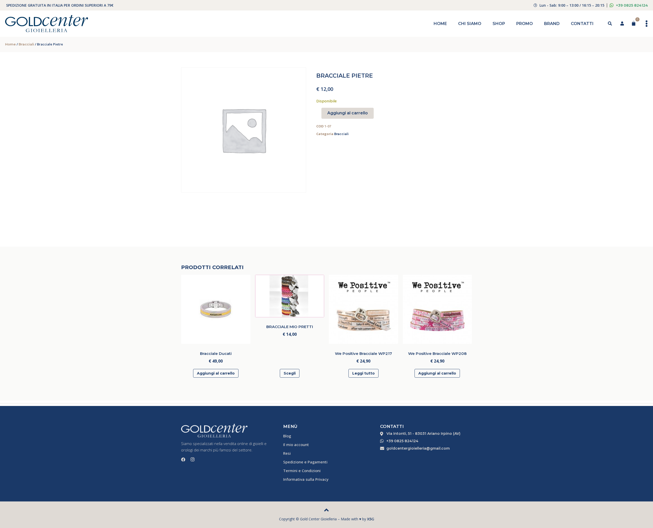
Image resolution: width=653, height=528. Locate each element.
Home (440, 23)
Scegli (290, 373)
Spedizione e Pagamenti (305, 461)
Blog (287, 435)
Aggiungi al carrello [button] (216, 373)
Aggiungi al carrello (347, 113)
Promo (524, 23)
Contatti (582, 23)
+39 (632, 5)
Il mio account (296, 444)
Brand (552, 23)
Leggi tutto (363, 373)
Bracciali (26, 44)
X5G (370, 519)
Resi (287, 453)
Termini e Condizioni (302, 470)
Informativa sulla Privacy (306, 479)
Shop (499, 23)
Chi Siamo (469, 23)
